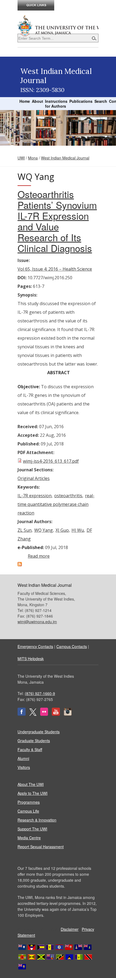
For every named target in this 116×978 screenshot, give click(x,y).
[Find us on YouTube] (56, 714)
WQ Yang (43, 530)
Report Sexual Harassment (41, 846)
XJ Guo (62, 530)
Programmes (29, 802)
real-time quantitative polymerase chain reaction (56, 504)
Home (24, 101)
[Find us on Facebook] (22, 714)
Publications (81, 101)
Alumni (23, 758)
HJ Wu (77, 530)
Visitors (24, 767)
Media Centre (29, 837)
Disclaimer (70, 929)
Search (100, 101)
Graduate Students (34, 740)
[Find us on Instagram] (68, 714)
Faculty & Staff (30, 749)
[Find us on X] (32, 714)
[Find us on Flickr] (44, 714)
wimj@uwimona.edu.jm (37, 621)
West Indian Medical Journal (65, 158)
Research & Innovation (37, 820)
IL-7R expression (35, 496)
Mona (33, 158)
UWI (21, 158)
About (37, 101)
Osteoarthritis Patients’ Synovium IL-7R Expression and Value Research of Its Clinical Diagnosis (57, 221)
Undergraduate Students (39, 731)
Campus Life (28, 811)
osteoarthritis (68, 496)
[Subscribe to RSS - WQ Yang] (20, 565)
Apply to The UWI (32, 793)
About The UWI (31, 784)
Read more (39, 556)
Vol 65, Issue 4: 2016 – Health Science (55, 269)
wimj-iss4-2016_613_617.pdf (51, 461)
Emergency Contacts (35, 646)
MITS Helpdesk (31, 658)
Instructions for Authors (56, 103)
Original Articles (34, 478)
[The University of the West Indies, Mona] (58, 25)
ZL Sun (25, 530)
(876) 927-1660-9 (40, 693)
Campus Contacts (71, 646)
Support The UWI (32, 829)
